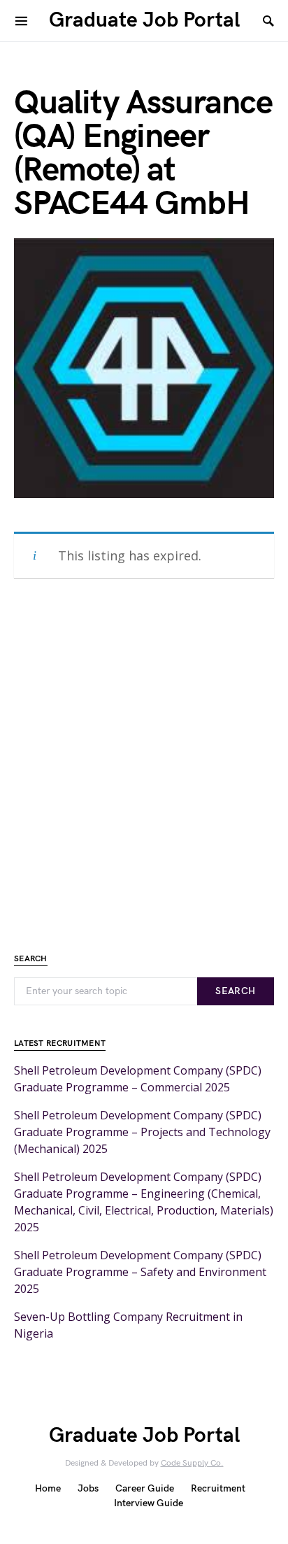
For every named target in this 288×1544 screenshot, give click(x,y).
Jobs (88, 1488)
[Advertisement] (144, 752)
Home (48, 1488)
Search (235, 991)
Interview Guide (148, 1503)
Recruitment (218, 1488)
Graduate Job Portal (144, 20)
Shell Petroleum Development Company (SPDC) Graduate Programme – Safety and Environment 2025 (140, 1271)
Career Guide (144, 1488)
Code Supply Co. (192, 1463)
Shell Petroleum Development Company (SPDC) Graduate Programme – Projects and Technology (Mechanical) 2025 (142, 1131)
